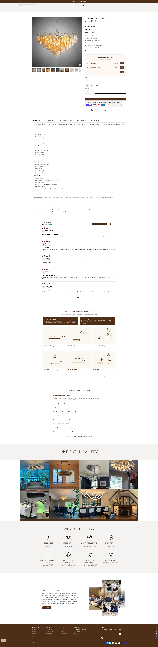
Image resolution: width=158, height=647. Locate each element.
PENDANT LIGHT (60, 9)
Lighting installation (65, 120)
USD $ (35, 642)
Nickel (97, 85)
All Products (38, 13)
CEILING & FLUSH (77, 9)
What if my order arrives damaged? (61, 419)
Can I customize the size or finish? (61, 423)
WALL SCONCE (69, 9)
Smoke (91, 91)
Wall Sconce (34, 634)
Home (33, 13)
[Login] (135, 5)
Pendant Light (34, 636)
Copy (122, 63)
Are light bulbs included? (59, 403)
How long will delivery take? (59, 415)
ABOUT (117, 9)
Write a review (96, 224)
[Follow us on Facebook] (102, 638)
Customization (95, 120)
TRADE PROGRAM (103, 9)
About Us (63, 629)
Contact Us (64, 631)
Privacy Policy (49, 634)
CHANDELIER (53, 9)
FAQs (63, 636)
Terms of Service (49, 631)
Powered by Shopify (75, 642)
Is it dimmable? (56, 407)
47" (90, 79)
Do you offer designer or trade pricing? (62, 427)
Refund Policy (49, 629)
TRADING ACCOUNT (81, 120)
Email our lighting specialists (78, 436)
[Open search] (108, 224)
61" (93, 79)
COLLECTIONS (46, 9)
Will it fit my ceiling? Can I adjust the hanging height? (66, 411)
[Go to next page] (82, 298)
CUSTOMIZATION (111, 9)
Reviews (63, 634)
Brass (87, 85)
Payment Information (50, 636)
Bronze (92, 85)
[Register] (120, 634)
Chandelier (34, 633)
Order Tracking (64, 633)
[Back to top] (153, 638)
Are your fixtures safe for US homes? (61, 395)
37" (86, 79)
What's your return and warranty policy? (63, 431)
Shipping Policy (49, 633)
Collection (34, 631)
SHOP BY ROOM (86, 9)
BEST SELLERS (40, 9)
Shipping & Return (49, 120)
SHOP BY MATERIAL (95, 9)
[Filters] (111, 224)
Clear (87, 91)
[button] (88, 32)
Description (36, 120)
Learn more (46, 607)
